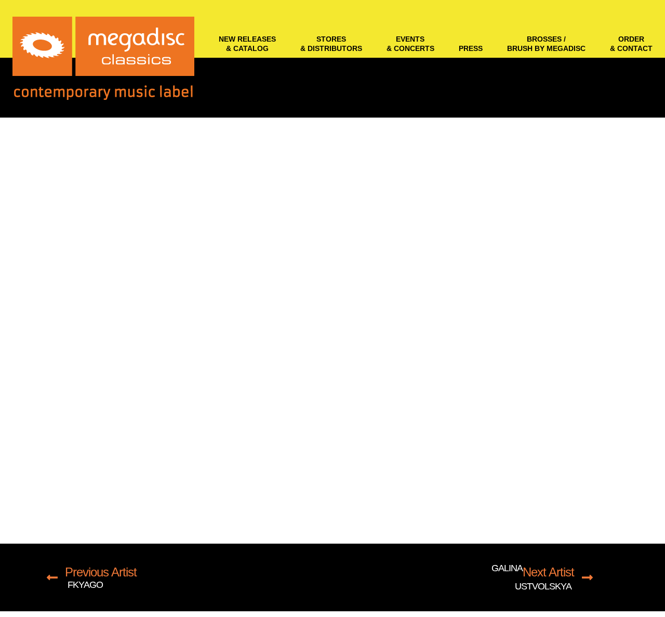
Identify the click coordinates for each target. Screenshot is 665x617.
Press (471, 48)
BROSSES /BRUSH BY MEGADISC (546, 44)
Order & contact (631, 44)
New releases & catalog (247, 44)
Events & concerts (410, 44)
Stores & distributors (331, 44)
